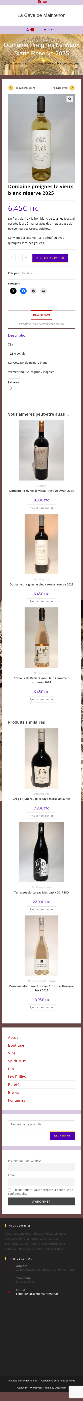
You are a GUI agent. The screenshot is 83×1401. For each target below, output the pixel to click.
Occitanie (27, 273)
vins (47, 579)
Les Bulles (17, 1076)
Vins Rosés (49, 981)
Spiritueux (17, 1061)
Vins (12, 1053)
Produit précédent (25, 87)
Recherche (62, 1135)
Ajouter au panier (50, 258)
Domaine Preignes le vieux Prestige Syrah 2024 (41, 491)
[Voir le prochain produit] (72, 88)
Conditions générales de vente (58, 1380)
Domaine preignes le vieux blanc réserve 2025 (52, 63)
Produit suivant (60, 87)
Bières (13, 1092)
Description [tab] (41, 315)
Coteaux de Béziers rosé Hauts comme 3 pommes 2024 (41, 680)
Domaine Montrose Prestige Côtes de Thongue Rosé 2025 (41, 988)
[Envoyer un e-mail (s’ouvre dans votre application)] (44, 2)
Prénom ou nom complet (24, 1160)
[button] (69, 99)
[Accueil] (5, 63)
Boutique (16, 1045)
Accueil (14, 1037)
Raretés (14, 1084)
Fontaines (16, 1100)
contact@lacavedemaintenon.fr (37, 1294)
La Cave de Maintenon (41, 15)
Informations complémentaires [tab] (41, 323)
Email (12, 1175)
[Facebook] (39, 2)
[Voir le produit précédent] (11, 88)
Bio (33, 887)
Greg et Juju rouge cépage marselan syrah (41, 799)
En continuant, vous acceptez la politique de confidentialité (40, 1192)
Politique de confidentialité (22, 1380)
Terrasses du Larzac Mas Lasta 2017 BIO (41, 892)
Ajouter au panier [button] (41, 508)
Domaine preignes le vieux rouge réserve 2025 (41, 584)
